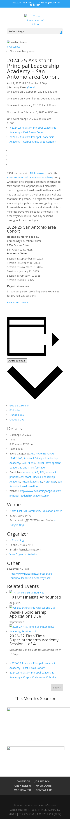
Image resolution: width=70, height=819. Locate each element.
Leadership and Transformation (28, 467)
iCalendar (15, 410)
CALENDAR (28, 463)
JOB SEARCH (42, 781)
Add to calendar (17, 360)
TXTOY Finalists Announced (35, 597)
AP (36, 472)
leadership (36, 481)
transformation (29, 486)
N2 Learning (37, 173)
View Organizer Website (23, 554)
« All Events (13, 46)
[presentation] (27, 592)
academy (28, 472)
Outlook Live (17, 419)
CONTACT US (44, 790)
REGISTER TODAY (17, 302)
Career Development (48, 463)
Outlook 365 (17, 415)
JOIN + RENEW (22, 785)
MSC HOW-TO (22, 790)
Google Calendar (19, 405)
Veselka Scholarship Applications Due (28, 614)
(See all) (31, 87)
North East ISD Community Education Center (36, 511)
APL (42, 472)
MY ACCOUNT (44, 785)
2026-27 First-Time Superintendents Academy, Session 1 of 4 (35, 639)
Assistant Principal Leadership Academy (30, 177)
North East (50, 481)
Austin (25, 481)
